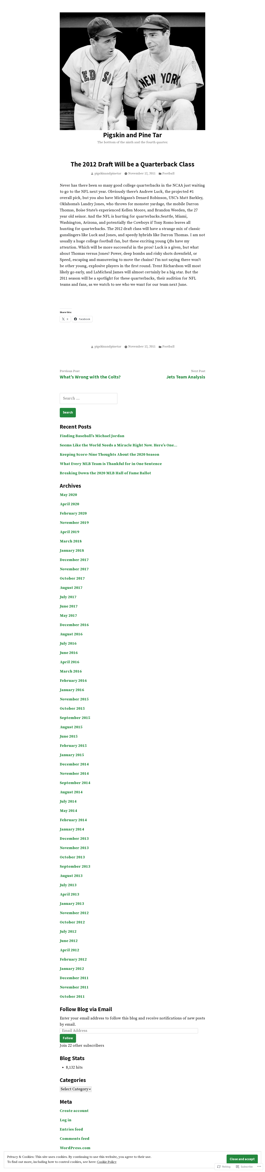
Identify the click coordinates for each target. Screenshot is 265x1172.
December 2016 (74, 625)
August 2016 (71, 634)
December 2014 (74, 764)
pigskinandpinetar (107, 174)
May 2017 (68, 615)
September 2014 (75, 783)
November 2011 (74, 987)
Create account (74, 1111)
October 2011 (72, 996)
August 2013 (71, 875)
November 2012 (74, 913)
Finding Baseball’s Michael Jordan (92, 436)
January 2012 (72, 968)
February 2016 (73, 680)
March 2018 (71, 541)
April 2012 (69, 950)
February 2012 (73, 959)
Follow (68, 1038)
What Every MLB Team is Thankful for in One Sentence (111, 464)
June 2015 (69, 736)
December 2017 (74, 560)
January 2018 (72, 550)
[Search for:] (88, 398)
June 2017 (69, 606)
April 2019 (69, 532)
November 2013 (74, 848)
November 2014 (74, 773)
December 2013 (74, 838)
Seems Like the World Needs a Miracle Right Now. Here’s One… (118, 445)
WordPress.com (75, 1148)
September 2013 (75, 866)
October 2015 (72, 708)
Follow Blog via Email (86, 1009)
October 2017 (72, 578)
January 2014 (72, 829)
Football (168, 174)
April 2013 (69, 894)
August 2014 (71, 792)
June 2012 (69, 941)
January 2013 (72, 903)
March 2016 (71, 671)
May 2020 (68, 494)
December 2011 (74, 978)
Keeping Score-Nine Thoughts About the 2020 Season (109, 454)
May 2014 (68, 810)
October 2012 (72, 922)
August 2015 (71, 727)
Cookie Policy (107, 1162)
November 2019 (74, 522)
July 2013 (68, 885)
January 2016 (72, 690)
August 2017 (71, 587)
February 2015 (73, 745)
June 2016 (69, 652)
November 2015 (74, 699)
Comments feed (74, 1138)
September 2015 (75, 718)
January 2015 (72, 755)
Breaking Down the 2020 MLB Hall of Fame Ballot (105, 473)
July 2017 (68, 597)
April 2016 (69, 662)
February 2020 (73, 513)
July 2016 (68, 643)
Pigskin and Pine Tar (132, 135)
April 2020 (69, 504)
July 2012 (68, 931)
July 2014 (68, 801)
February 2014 (73, 820)
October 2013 (72, 857)
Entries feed (71, 1129)
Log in (65, 1120)
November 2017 (74, 569)
